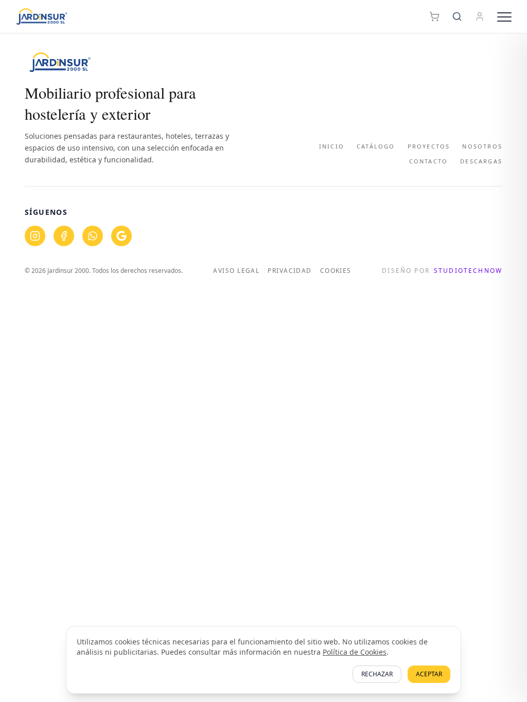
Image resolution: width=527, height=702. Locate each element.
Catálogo (376, 146)
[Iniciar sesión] (479, 16)
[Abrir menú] (504, 16)
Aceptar (429, 674)
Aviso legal (236, 271)
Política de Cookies (355, 652)
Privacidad (289, 271)
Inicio (331, 146)
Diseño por (442, 271)
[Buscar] (457, 16)
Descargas (481, 161)
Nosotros (482, 146)
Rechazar (377, 674)
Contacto (428, 161)
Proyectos (429, 146)
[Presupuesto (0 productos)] (434, 16)
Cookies (336, 271)
